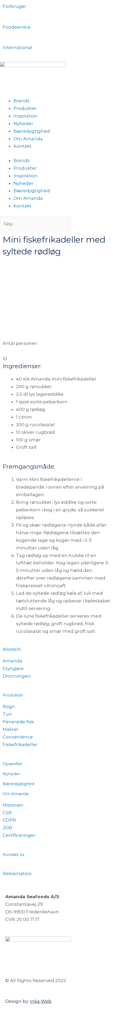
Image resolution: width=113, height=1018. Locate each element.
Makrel (10, 729)
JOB (7, 827)
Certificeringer (19, 835)
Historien (13, 805)
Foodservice (16, 27)
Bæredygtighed (31, 131)
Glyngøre (13, 668)
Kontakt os (13, 854)
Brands (21, 100)
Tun (7, 714)
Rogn (9, 706)
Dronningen (17, 676)
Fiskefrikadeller (20, 744)
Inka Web (41, 1001)
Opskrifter (13, 763)
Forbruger (14, 6)
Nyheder (23, 123)
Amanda (12, 660)
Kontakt (22, 146)
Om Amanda (28, 138)
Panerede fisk (18, 721)
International (17, 47)
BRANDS (12, 649)
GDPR (9, 820)
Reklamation (17, 873)
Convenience (18, 737)
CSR (7, 812)
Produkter (25, 108)
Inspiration (25, 116)
